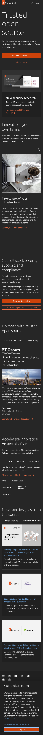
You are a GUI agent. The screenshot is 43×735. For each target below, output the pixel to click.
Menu (38, 3)
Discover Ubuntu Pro (21, 301)
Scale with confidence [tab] (13, 340)
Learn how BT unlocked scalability (16, 419)
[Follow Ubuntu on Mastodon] (4, 676)
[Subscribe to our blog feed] (10, 680)
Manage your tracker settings (16, 724)
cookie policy (9, 718)
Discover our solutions (21, 55)
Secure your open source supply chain (21, 307)
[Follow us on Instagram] (22, 676)
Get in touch (21, 62)
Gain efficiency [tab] (32, 340)
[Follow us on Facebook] (10, 676)
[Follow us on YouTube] (4, 680)
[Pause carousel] (39, 149)
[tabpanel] (21, 387)
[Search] (32, 3)
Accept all (21, 729)
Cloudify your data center (13, 228)
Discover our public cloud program (16, 475)
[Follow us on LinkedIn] (16, 676)
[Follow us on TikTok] (29, 676)
